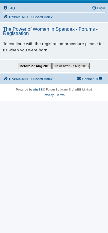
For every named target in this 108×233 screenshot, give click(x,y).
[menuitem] (9, 8)
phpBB (38, 89)
